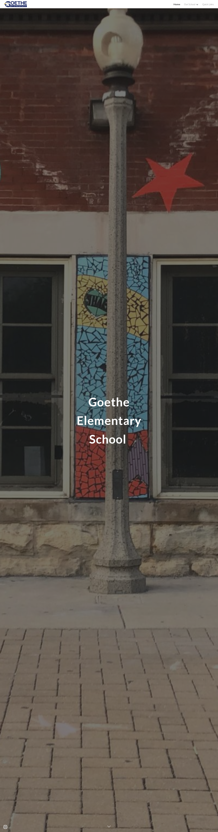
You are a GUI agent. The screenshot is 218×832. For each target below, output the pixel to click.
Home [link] (177, 4)
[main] (109, 420)
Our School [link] (189, 4)
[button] (109, 826)
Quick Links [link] (208, 4)
